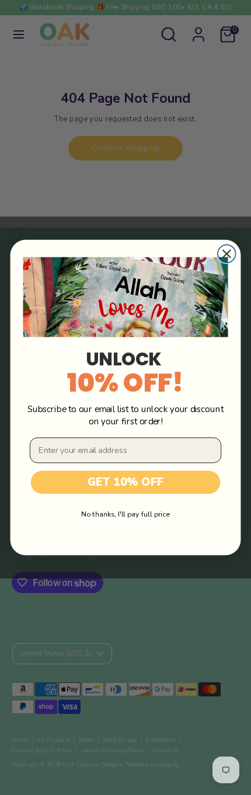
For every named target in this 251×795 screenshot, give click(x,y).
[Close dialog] (227, 254)
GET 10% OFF (126, 482)
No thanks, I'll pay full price (125, 514)
